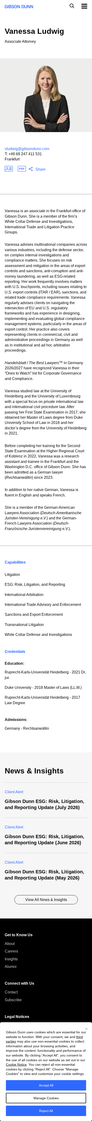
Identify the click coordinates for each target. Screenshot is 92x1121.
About (10, 944)
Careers (11, 951)
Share (40, 169)
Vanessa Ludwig (34, 31)
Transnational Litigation (24, 625)
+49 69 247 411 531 (25, 154)
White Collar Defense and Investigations (38, 635)
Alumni (11, 967)
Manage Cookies (46, 1098)
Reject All (46, 1111)
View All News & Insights (46, 900)
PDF (22, 169)
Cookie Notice (16, 1064)
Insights (11, 959)
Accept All (46, 1085)
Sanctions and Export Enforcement (34, 614)
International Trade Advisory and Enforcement (43, 605)
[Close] (86, 1029)
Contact (11, 992)
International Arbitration (24, 595)
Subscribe (13, 1000)
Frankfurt (12, 159)
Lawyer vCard (9, 169)
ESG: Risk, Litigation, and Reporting (35, 584)
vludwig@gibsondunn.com (27, 149)
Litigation (12, 575)
